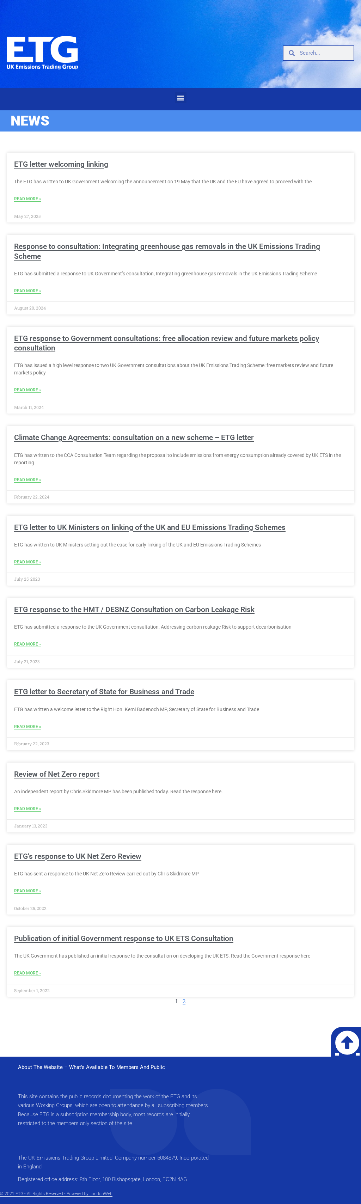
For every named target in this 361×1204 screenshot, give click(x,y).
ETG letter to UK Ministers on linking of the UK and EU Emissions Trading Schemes (150, 527)
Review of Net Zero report (56, 774)
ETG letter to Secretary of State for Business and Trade (104, 691)
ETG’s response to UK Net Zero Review (77, 856)
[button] (180, 97)
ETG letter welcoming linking (61, 164)
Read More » (27, 198)
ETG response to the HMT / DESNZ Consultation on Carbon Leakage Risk (134, 609)
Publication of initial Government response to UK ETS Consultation (123, 938)
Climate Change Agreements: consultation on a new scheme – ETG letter (134, 437)
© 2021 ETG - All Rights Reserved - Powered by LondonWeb (56, 1193)
